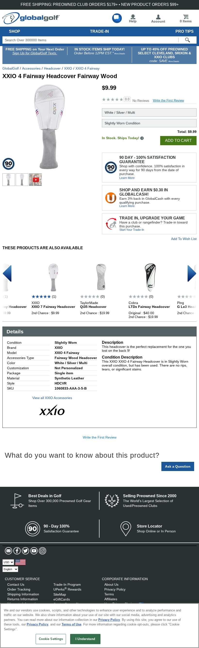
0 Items (186, 21)
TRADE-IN (99, 31)
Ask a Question (178, 466)
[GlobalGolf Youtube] (33, 550)
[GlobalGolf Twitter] (25, 550)
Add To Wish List (184, 239)
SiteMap (59, 594)
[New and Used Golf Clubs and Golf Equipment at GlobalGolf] (31, 22)
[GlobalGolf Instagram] (42, 550)
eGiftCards (61, 599)
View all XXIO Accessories (52, 398)
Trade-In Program (67, 584)
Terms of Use (71, 624)
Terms (109, 594)
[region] (99, 625)
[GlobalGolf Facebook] (16, 550)
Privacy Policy (114, 589)
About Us (111, 584)
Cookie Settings (51, 639)
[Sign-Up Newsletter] (8, 550)
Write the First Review (168, 100)
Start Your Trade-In (131, 230)
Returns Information (22, 599)
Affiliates (110, 599)
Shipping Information (23, 594)
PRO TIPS (184, 31)
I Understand (85, 639)
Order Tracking (18, 589)
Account (158, 21)
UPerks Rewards (67, 589)
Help (133, 21)
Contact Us (15, 584)
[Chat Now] (117, 18)
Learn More (127, 178)
